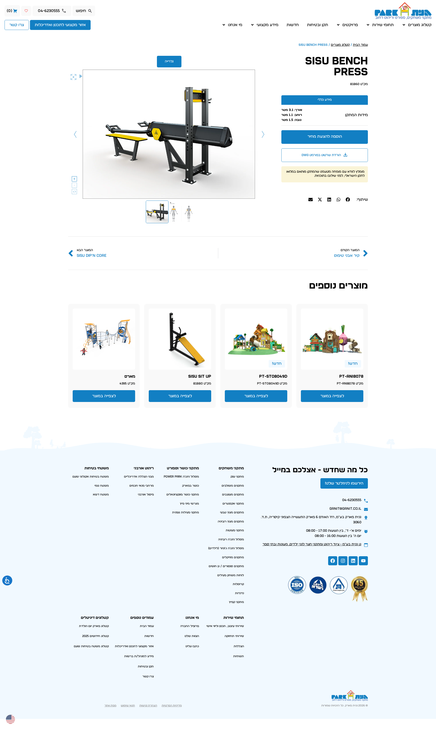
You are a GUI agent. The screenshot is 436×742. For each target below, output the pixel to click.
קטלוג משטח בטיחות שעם (91, 646)
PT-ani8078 (351, 377)
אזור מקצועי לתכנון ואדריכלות (134, 646)
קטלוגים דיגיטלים (95, 618)
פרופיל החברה (189, 626)
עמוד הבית (360, 45)
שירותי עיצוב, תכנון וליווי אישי (225, 626)
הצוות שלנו (192, 636)
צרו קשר (148, 676)
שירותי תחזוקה (234, 636)
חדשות (293, 25)
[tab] (324, 100)
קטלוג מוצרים (419, 25)
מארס (129, 377)
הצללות (239, 646)
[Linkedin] (353, 560)
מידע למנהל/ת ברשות (139, 656)
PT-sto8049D (273, 377)
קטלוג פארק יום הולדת (94, 626)
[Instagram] (342, 560)
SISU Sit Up (199, 377)
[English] (10, 719)
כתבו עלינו (192, 646)
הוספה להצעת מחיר (324, 136)
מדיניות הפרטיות (172, 705)
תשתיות (238, 656)
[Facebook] (332, 560)
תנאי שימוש (128, 705)
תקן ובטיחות (317, 25)
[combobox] (83, 11)
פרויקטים (350, 25)
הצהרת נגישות (148, 705)
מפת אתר (110, 705)
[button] (348, 199)
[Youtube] (363, 560)
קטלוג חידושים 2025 (95, 636)
